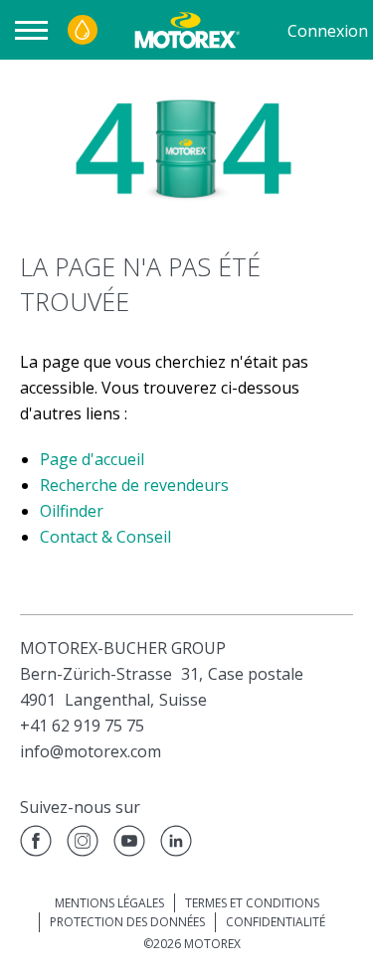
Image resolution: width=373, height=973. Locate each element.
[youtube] (129, 844)
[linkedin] (176, 844)
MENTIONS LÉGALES (109, 902)
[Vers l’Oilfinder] (82, 30)
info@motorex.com (90, 751)
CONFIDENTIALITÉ (275, 921)
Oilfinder (71, 511)
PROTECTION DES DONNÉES (127, 921)
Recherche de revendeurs (134, 485)
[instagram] (82, 844)
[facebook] (36, 844)
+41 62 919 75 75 (82, 725)
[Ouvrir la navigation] (36, 30)
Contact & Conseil (105, 537)
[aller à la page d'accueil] (185, 30)
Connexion (327, 31)
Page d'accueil (92, 459)
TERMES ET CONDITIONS (252, 902)
